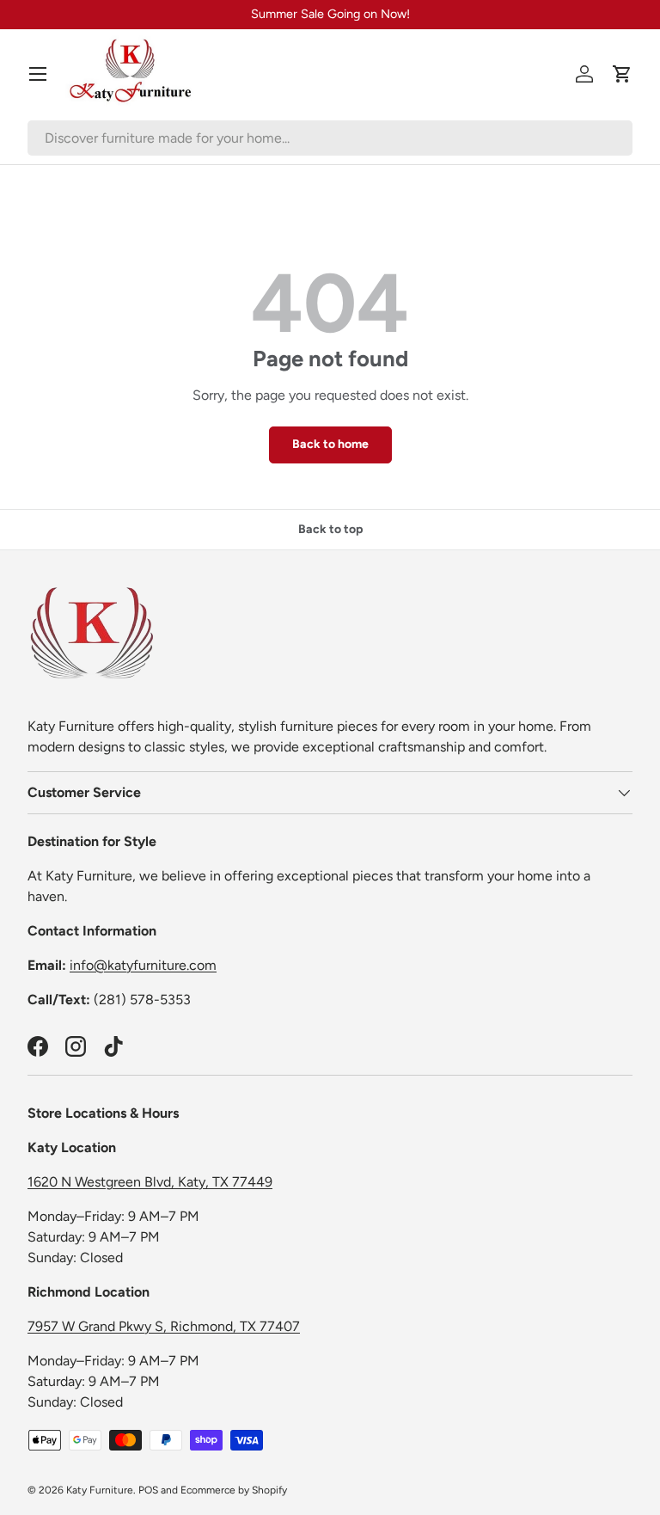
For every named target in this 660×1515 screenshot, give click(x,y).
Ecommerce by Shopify (233, 1490)
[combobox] (330, 138)
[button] (622, 74)
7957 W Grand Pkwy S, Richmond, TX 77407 (164, 1326)
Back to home (330, 444)
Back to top (330, 529)
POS (148, 1490)
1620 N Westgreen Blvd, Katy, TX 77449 (150, 1182)
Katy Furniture (99, 1490)
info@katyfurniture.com (143, 965)
